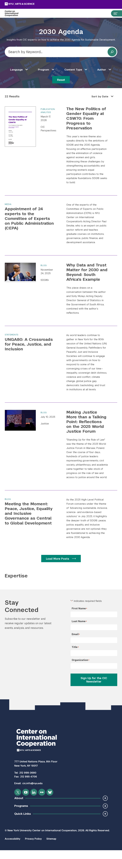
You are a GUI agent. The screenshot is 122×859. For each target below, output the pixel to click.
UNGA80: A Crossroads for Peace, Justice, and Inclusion (29, 344)
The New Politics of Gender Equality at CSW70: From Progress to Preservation (86, 118)
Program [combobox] (43, 69)
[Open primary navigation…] (114, 13)
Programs (21, 806)
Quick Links (22, 814)
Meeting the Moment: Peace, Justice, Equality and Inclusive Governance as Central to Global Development (29, 513)
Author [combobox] (101, 69)
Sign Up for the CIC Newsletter (94, 679)
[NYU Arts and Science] (27, 3)
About (18, 798)
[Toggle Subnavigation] (105, 798)
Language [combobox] (16, 69)
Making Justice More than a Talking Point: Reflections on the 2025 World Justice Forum (86, 422)
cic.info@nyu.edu (32, 783)
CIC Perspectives (48, 128)
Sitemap (51, 838)
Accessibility (12, 838)
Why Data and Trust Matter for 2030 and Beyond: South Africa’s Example (86, 272)
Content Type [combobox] (73, 69)
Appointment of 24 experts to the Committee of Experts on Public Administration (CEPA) (29, 218)
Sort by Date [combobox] (100, 96)
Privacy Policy (33, 838)
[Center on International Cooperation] (15, 13)
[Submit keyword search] (112, 51)
